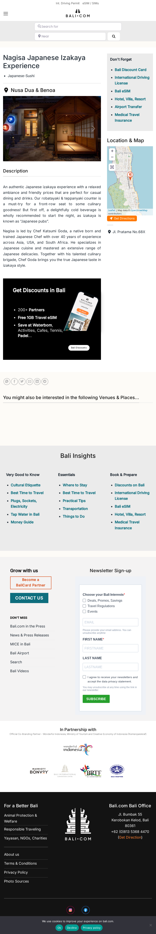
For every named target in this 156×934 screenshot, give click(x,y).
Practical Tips (74, 501)
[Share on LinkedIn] (37, 381)
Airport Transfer (128, 107)
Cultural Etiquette (25, 485)
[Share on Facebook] (14, 381)
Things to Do (74, 516)
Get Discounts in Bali (39, 290)
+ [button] (112, 150)
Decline (72, 927)
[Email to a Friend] (29, 381)
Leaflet (111, 210)
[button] (6, 13)
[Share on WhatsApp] (6, 381)
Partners (36, 309)
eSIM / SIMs (90, 3)
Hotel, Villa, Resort (130, 99)
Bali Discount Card (130, 70)
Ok (59, 927)
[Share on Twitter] (21, 381)
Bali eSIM (122, 91)
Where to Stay (75, 485)
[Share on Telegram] (44, 381)
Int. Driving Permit (68, 3)
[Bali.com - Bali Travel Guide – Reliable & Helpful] (78, 14)
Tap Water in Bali (25, 514)
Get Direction (130, 837)
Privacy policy (92, 927)
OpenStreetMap (139, 210)
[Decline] (150, 926)
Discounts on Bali (129, 485)
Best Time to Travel (27, 493)
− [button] (112, 156)
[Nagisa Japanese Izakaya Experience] (130, 176)
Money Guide (22, 522)
